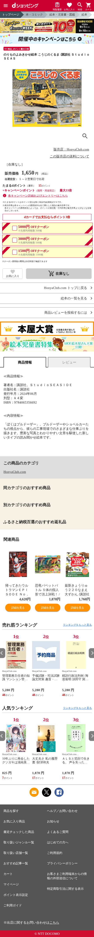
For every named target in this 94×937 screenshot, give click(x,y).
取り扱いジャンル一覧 (18, 842)
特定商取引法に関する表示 (65, 888)
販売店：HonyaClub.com (71, 149)
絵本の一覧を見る (74, 298)
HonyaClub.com (14, 472)
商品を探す (11, 811)
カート (8, 874)
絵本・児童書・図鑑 (62, 14)
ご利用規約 (54, 853)
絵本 (84, 14)
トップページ (10, 14)
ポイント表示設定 (15, 895)
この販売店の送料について (69, 156)
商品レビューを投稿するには (65, 312)
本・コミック (34, 14)
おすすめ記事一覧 (15, 863)
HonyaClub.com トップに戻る (65, 288)
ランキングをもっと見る (77, 624)
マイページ (11, 884)
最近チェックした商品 (18, 832)
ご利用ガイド (12, 905)
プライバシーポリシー (62, 863)
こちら (54, 922)
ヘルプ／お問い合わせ (62, 811)
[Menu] (5, 5)
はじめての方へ (57, 842)
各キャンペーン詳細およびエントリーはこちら (38, 195)
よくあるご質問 (57, 832)
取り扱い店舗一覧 (15, 853)
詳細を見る (17, 607)
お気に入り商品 (14, 821)
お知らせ (53, 821)
